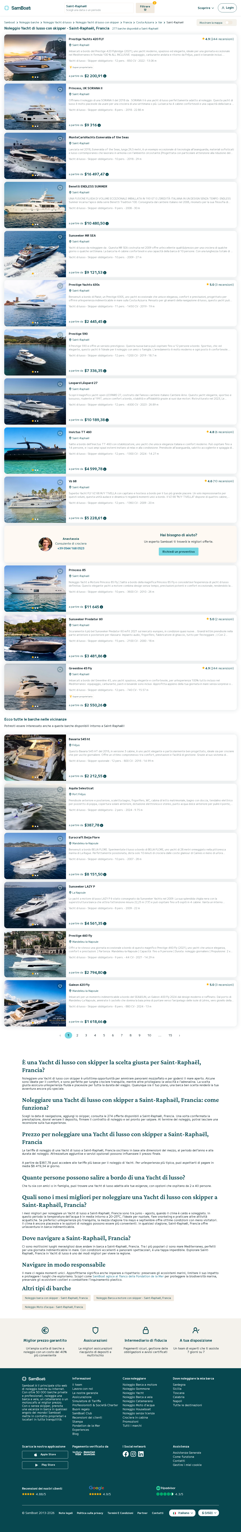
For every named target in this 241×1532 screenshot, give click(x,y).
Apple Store (48, 1454)
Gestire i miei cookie (187, 1464)
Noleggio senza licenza (139, 1413)
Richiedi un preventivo (178, 551)
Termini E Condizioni (120, 1513)
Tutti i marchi (132, 1425)
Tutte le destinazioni (187, 1405)
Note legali (66, 1513)
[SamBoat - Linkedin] (141, 1454)
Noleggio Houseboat (137, 1409)
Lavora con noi (82, 1388)
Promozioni (130, 1421)
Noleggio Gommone (136, 1388)
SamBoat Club (82, 1413)
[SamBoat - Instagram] (133, 1454)
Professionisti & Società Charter (95, 1405)
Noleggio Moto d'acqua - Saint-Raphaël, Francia (54, 1307)
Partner (142, 1513)
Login (229, 7)
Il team (77, 1384)
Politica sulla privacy (90, 1513)
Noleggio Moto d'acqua (139, 1405)
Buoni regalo (81, 1409)
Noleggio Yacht (133, 1393)
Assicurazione (82, 1397)
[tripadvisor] (166, 1488)
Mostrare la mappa (211, 22)
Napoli (177, 1401)
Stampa (77, 1421)
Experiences (80, 1429)
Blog (75, 1433)
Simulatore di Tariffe (86, 1401)
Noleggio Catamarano (138, 1401)
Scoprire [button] (204, 8)
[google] (96, 1488)
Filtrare (147, 5)
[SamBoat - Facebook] (126, 1454)
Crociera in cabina (135, 1417)
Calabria (178, 1397)
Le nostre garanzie (85, 1393)
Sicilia (177, 1388)
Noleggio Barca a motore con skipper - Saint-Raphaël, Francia (134, 1298)
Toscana (178, 1393)
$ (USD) (207, 1513)
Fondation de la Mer (86, 1425)
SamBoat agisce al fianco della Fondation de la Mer (128, 1276)
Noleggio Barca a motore (140, 1384)
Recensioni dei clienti (87, 1417)
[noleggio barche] (17, 7)
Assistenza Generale (187, 1452)
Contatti (179, 1460)
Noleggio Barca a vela (137, 1397)
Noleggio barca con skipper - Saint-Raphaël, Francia (56, 1298)
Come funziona (183, 1456)
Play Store (48, 1464)
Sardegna (179, 1384)
